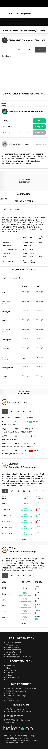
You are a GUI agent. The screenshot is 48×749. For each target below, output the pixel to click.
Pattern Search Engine (16, 691)
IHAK (4, 450)
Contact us (11, 670)
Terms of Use (12, 645)
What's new (11, 665)
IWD (4, 588)
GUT (4, 421)
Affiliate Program (13, 643)
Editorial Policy (13, 654)
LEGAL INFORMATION (21, 638)
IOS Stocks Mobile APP (16, 709)
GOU (4, 429)
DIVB (4, 503)
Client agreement (14, 650)
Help (8, 668)
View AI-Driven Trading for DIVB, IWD (24, 93)
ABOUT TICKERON (21, 661)
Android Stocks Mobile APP (18, 711)
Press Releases (12, 677)
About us (10, 672)
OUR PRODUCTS (21, 684)
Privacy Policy (12, 647)
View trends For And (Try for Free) (24, 30)
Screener (10, 698)
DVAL (4, 443)
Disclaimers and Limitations (18, 657)
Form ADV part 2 (13, 652)
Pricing (9, 675)
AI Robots (10, 693)
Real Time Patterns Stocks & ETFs (21, 688)
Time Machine (12, 700)
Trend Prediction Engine (16, 695)
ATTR (4, 436)
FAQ (8, 679)
